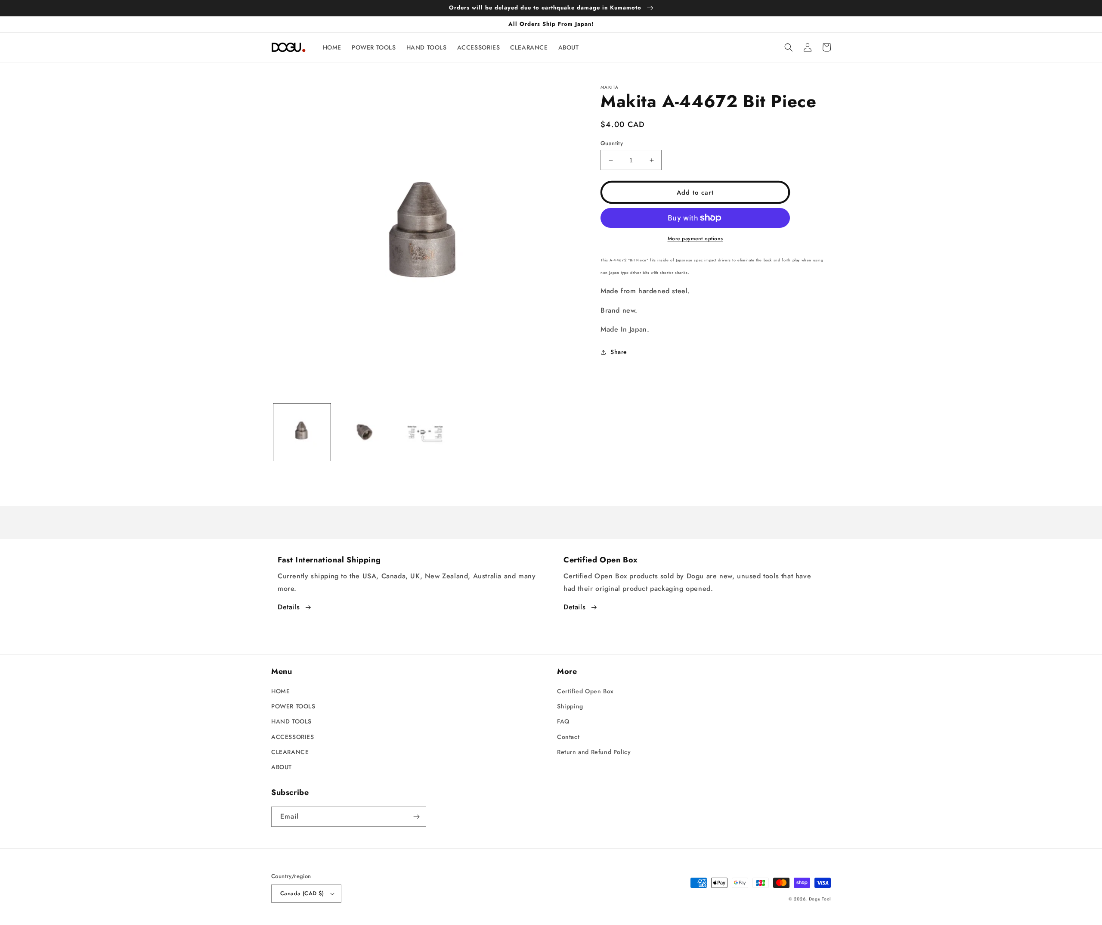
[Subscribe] (416, 817)
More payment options (695, 238)
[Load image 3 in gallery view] (425, 432)
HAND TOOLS (291, 721)
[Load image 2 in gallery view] (363, 432)
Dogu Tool (820, 899)
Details (289, 607)
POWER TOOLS (293, 706)
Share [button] (618, 352)
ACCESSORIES (292, 737)
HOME (280, 691)
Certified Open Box (585, 691)
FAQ (563, 721)
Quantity (612, 143)
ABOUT (281, 767)
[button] (788, 47)
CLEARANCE (290, 752)
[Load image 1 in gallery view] (302, 432)
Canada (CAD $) (302, 893)
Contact (568, 737)
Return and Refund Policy (594, 752)
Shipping (570, 706)
